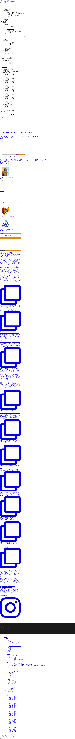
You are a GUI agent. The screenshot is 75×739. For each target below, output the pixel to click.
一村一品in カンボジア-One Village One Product (18, 643)
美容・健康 (9, 675)
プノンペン (11, 686)
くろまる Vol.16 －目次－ (12, 713)
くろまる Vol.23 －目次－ (12, 706)
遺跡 (7, 662)
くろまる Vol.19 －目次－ (12, 710)
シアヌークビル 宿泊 (13, 671)
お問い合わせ (4, 629)
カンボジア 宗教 (12, 658)
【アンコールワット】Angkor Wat (15, 663)
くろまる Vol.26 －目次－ (12, 703)
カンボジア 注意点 (13, 660)
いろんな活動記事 (10, 647)
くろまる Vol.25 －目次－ (12, 704)
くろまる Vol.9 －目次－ (12, 721)
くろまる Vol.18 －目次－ (12, 711)
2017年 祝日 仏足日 (12, 681)
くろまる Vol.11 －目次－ (12, 719)
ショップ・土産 (10, 674)
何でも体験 (9, 648)
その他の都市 (11, 688)
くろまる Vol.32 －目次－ (12, 696)
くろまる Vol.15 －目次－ (12, 714)
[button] (11, 164)
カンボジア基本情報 (6, 626)
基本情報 (8, 654)
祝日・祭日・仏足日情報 (11, 680)
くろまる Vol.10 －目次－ (12, 720)
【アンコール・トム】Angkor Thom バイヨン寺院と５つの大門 (21, 664)
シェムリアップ (12, 687)
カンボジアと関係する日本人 (10, 683)
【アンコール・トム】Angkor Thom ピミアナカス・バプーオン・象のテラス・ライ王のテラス (27, 665)
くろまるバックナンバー (9, 695)
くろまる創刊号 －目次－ (12, 731)
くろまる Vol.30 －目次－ (12, 698)
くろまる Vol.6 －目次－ (12, 724)
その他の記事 (9, 650)
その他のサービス (7, 732)
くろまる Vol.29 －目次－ (12, 699)
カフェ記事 (9, 649)
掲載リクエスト (10, 692)
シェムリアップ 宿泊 (13, 670)
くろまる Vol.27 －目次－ (12, 702)
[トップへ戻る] (0, 738)
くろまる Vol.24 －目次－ (12, 705)
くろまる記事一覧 (7, 638)
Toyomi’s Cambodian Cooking (14, 642)
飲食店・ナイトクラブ (11, 673)
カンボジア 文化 (12, 657)
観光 (7, 666)
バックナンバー (5, 627)
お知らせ (8, 678)
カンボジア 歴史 (12, 656)
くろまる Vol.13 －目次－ (12, 716)
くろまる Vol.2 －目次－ (12, 729)
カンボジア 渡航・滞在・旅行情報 (16, 659)
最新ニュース (9, 679)
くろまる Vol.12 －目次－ (12, 718)
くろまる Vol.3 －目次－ (12, 728)
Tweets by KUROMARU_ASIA (6, 235)
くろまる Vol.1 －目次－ (12, 730)
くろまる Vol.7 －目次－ (12, 723)
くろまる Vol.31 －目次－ (12, 697)
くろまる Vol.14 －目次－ (12, 715)
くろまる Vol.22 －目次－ (12, 707)
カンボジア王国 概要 (13, 655)
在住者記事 (9, 641)
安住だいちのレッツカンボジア (15, 646)
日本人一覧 (9, 684)
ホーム (3, 625)
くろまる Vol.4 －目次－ (12, 727)
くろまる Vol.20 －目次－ (12, 708)
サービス (8, 676)
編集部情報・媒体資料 (6, 628)
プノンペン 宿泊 (12, 668)
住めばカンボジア (10, 640)
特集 (7, 639)
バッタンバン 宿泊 (13, 672)
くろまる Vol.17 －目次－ (12, 712)
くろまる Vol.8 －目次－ (12, 722)
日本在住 (10, 689)
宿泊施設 (8, 667)
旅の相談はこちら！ (6, 630)
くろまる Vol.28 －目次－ (12, 700)
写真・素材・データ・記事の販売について (15, 694)
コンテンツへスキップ (4, 0)
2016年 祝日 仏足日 (12, 682)
